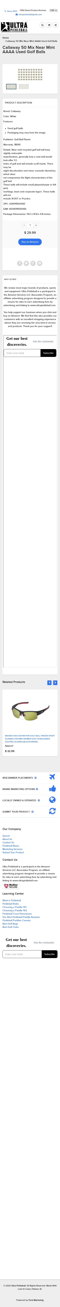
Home (5, 38)
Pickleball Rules (10, 904)
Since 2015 (12, 11)
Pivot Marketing (36, 1300)
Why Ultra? (10, 279)
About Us (7, 839)
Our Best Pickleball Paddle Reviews (21, 917)
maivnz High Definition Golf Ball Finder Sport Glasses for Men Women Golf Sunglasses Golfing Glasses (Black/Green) (30, 739)
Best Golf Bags (10, 924)
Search (6, 836)
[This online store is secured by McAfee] (11, 886)
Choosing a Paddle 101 (14, 907)
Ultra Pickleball (18, 1286)
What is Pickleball (11, 900)
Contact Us (8, 842)
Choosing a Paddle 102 (14, 910)
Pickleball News (10, 846)
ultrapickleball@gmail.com (30, 15)
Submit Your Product (13, 852)
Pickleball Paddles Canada (16, 920)
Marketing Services (12, 849)
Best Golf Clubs (10, 927)
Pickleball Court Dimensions (17, 914)
